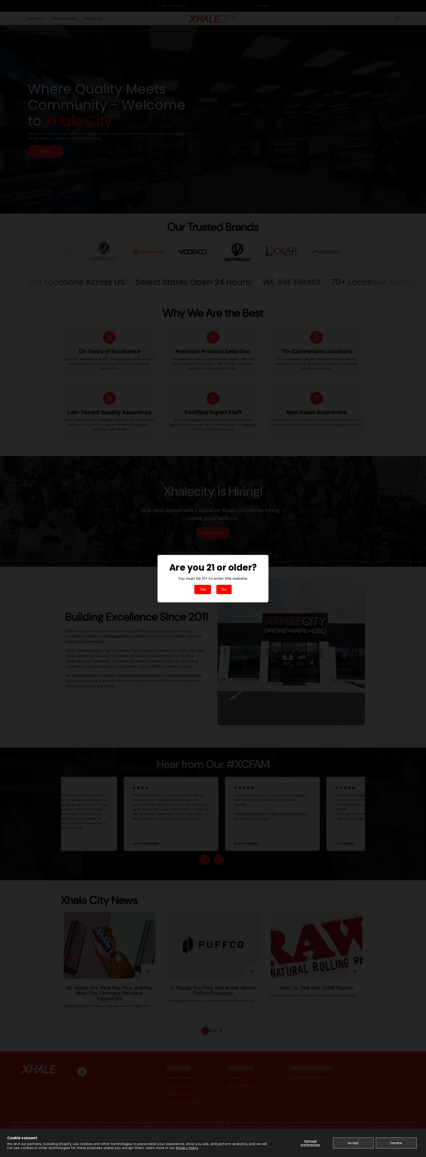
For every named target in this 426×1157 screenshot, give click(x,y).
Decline (396, 1143)
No (224, 589)
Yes (203, 589)
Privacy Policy (187, 1148)
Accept (353, 1143)
